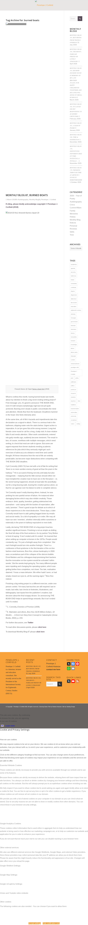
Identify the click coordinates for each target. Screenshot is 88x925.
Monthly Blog (75, 220)
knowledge (74, 344)
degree (73, 291)
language (73, 356)
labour (72, 348)
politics (73, 385)
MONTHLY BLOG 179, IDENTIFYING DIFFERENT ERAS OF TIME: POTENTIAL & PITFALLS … (76, 153)
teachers (73, 401)
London (73, 359)
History (73, 217)
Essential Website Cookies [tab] (11, 765)
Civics (72, 205)
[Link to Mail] (80, 709)
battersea (73, 276)
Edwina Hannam (56, 706)
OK (2, 726)
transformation (75, 408)
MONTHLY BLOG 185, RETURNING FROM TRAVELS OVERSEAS (33, 668)
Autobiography (76, 202)
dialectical (73, 299)
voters (72, 423)
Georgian (73, 318)
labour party (74, 352)
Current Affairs (75, 208)
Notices (73, 223)
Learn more (10, 726)
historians (73, 329)
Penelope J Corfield (74, 373)
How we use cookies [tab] (8, 740)
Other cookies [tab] (5, 902)
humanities (74, 337)
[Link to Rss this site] (77, 709)
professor (73, 389)
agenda (73, 268)
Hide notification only (51, 923)
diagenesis (74, 295)
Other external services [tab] (9, 848)
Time (72, 235)
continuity (73, 287)
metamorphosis (75, 363)
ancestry (73, 272)
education (73, 306)
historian (73, 325)
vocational (73, 420)
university (73, 416)
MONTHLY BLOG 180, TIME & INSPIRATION (76, 137)
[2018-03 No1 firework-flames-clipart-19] (16, 24)
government (74, 321)
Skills (72, 232)
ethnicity (73, 314)
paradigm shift (75, 367)
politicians (73, 382)
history (73, 333)
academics (74, 264)
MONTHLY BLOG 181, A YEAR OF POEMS (76, 125)
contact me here (53, 669)
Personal (73, 226)
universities (74, 412)
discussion (74, 302)
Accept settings (34, 923)
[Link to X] (73, 709)
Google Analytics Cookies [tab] (10, 824)
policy (77, 378)
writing (78, 423)
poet (72, 378)
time (79, 401)
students (73, 397)
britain (72, 279)
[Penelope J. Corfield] (44, 5)
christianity (74, 283)
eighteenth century (76, 310)
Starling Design (71, 706)
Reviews (73, 229)
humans (73, 340)
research (73, 393)
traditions (73, 404)
